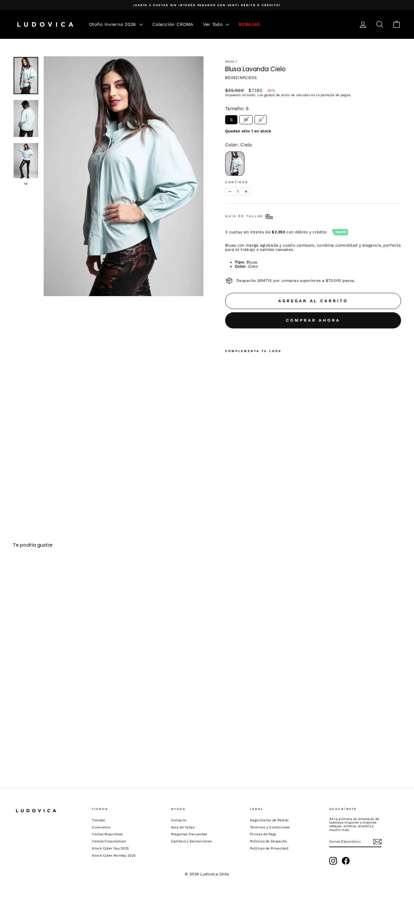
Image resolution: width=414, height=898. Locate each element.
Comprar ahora (313, 320)
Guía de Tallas (182, 827)
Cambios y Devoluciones (191, 841)
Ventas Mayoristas (107, 834)
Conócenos (101, 827)
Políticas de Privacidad (269, 848)
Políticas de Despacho (268, 841)
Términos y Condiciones (270, 827)
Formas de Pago (263, 834)
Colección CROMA (172, 24)
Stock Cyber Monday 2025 (114, 855)
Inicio (229, 61)
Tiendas (98, 820)
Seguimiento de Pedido (269, 820)
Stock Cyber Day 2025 (110, 848)
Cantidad (236, 182)
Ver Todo (213, 24)
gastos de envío (277, 95)
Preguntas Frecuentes (189, 834)
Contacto (178, 820)
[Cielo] (230, 455)
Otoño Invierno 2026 (113, 24)
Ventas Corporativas (109, 841)
